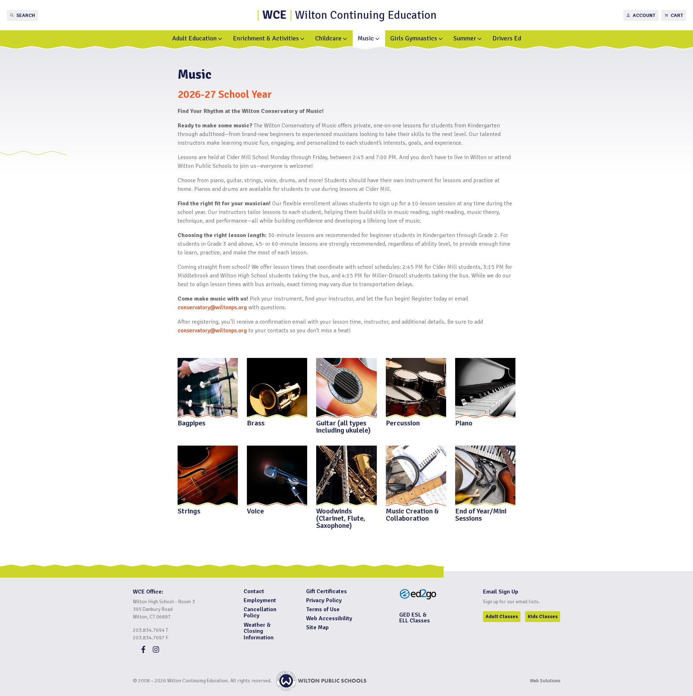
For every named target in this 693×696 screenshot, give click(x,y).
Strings (189, 511)
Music (366, 38)
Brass (256, 423)
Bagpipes (191, 423)
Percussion (403, 423)
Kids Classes (543, 616)
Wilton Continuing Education (349, 15)
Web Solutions (545, 681)
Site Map (317, 627)
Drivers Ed (506, 38)
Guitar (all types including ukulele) (343, 426)
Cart (677, 15)
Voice (255, 511)
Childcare (328, 38)
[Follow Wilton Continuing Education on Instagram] (156, 651)
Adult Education (194, 38)
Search (25, 15)
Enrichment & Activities (266, 38)
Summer (464, 38)
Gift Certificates (326, 591)
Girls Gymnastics (413, 38)
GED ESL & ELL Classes (414, 617)
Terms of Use (323, 609)
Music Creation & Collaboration (412, 514)
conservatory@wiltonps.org (212, 330)
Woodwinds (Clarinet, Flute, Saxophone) (340, 518)
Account (644, 15)
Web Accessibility (329, 618)
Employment (260, 600)
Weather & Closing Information (259, 631)
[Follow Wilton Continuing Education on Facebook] (143, 651)
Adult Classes (501, 616)
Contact (254, 591)
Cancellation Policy (260, 613)
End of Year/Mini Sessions (480, 514)
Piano (463, 423)
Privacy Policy (324, 600)
